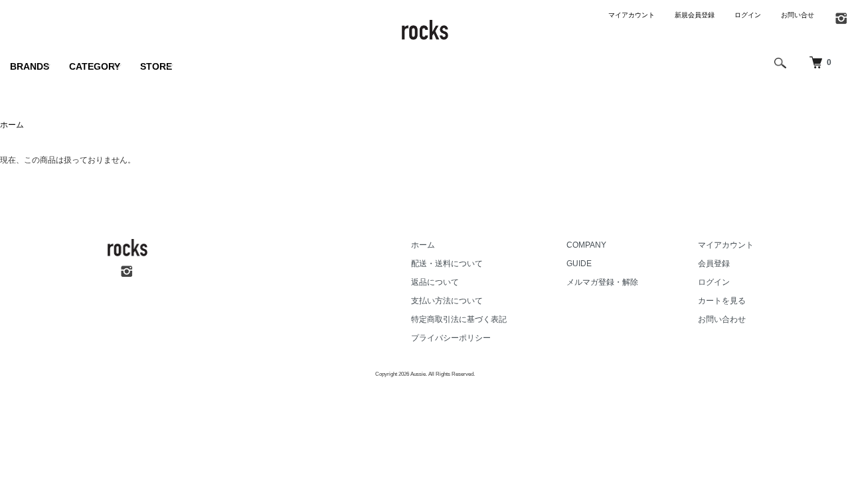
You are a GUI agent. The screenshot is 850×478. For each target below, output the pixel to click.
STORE (156, 66)
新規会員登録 (695, 15)
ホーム (12, 124)
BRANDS (29, 66)
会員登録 (714, 263)
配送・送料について (447, 263)
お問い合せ (797, 15)
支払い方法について (447, 300)
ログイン (747, 15)
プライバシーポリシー (451, 338)
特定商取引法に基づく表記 (459, 319)
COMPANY (586, 245)
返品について (435, 282)
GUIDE (579, 263)
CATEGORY (94, 66)
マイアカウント (631, 15)
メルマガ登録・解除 (602, 282)
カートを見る (722, 300)
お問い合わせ (722, 319)
